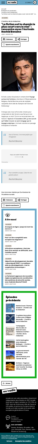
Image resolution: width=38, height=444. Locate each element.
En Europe (5, 18)
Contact (13, 416)
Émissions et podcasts (8, 11)
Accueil (3, 9)
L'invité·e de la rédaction (9, 12)
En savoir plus (12, 438)
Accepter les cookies (23, 441)
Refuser (9, 441)
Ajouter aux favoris (12, 44)
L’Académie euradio (17, 420)
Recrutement (15, 418)
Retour (8, 383)
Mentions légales (16, 421)
